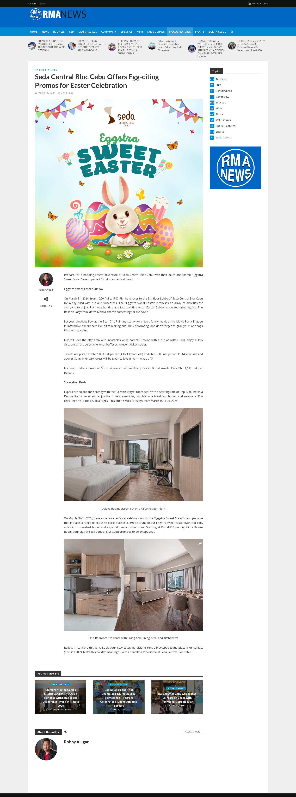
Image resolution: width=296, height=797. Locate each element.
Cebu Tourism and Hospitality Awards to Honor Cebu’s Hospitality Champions (170, 46)
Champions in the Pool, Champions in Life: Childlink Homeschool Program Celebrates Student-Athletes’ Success (119, 697)
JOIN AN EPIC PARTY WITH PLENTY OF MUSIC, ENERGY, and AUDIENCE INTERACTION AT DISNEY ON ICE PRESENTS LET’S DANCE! (211, 49)
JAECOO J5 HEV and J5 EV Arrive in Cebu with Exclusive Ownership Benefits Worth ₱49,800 (251, 46)
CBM (71, 31)
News (45, 31)
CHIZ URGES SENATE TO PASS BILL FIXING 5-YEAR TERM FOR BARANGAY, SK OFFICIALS (51, 46)
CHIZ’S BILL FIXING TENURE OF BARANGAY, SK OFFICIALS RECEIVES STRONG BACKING (91, 46)
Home (34, 31)
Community (108, 31)
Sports (199, 31)
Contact (32, 3)
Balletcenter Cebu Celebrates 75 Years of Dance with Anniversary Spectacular (177, 697)
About (42, 3)
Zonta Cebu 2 (217, 31)
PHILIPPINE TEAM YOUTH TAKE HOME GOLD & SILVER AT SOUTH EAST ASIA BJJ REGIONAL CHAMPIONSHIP (131, 47)
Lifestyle (126, 31)
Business (59, 31)
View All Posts (192, 731)
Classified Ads (88, 31)
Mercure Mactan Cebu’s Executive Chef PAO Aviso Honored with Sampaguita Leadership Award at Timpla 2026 (61, 697)
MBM (140, 31)
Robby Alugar (46, 289)
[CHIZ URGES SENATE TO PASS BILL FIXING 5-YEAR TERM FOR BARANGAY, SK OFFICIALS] (32, 46)
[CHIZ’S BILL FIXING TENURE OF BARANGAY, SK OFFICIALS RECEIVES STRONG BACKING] (72, 46)
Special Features (180, 31)
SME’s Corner (156, 31)
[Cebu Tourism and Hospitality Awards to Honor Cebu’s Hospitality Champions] (152, 46)
